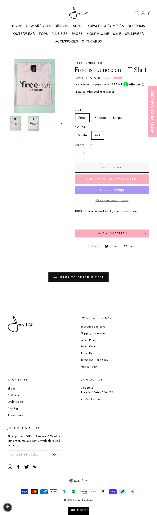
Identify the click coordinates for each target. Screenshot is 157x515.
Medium (100, 118)
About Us (86, 353)
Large (117, 118)
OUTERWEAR (24, 34)
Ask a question (113, 233)
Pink (97, 135)
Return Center (89, 346)
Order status (15, 402)
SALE (117, 34)
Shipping (80, 92)
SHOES (77, 34)
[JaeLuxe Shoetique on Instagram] (10, 466)
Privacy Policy (89, 366)
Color (80, 127)
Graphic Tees (93, 63)
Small (82, 118)
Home (78, 63)
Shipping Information (93, 333)
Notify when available (112, 179)
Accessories (15, 415)
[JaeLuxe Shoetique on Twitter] (26, 466)
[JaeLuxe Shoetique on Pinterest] (35, 466)
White (82, 135)
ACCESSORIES (66, 41)
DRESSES (62, 26)
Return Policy (89, 340)
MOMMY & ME (98, 34)
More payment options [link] (112, 200)
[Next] (59, 123)
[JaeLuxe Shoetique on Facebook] (18, 466)
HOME (17, 26)
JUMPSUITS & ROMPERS (104, 26)
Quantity (83, 145)
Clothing (13, 408)
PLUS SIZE (60, 34)
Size (78, 110)
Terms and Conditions (94, 360)
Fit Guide (13, 395)
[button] (7, 507)
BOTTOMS (136, 26)
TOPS (43, 34)
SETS (77, 26)
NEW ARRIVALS (38, 26)
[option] (35, 86)
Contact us (87, 388)
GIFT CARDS (92, 41)
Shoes (11, 388)
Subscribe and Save (93, 326)
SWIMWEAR (134, 34)
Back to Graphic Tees (81, 277)
